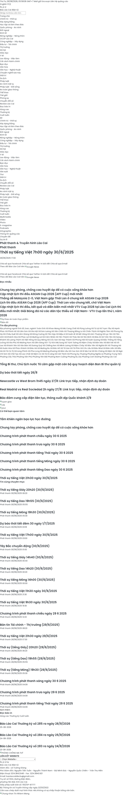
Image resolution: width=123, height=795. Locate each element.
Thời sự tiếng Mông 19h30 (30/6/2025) (27, 512)
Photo (3, 222)
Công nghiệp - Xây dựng (11, 41)
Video (2, 219)
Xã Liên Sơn (22, 331)
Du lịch (3, 78)
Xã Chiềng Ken (50, 345)
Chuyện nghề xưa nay (10, 72)
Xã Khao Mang (53, 328)
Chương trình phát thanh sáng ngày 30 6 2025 (33, 681)
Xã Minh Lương (64, 345)
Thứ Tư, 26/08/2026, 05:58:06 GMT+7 (16, 1)
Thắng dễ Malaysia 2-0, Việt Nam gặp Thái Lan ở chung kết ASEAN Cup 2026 (54, 298)
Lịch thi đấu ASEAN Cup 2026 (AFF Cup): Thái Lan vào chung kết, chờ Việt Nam (55, 302)
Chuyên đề (5, 236)
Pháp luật (4, 81)
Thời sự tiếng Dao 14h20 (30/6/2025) (26, 569)
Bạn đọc (4, 64)
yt (3, 7)
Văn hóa (4, 67)
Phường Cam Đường (92, 356)
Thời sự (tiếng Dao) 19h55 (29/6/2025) (27, 658)
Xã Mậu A (60, 334)
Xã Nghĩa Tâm (104, 331)
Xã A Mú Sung (57, 342)
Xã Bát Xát (109, 342)
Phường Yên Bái (40, 356)
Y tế (2, 55)
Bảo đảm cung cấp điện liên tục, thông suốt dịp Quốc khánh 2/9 (45, 398)
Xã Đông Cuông (37, 334)
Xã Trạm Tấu (105, 328)
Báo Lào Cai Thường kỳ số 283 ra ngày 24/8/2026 (35, 746)
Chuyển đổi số (7, 101)
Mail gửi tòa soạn (42, 1)
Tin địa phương (8, 325)
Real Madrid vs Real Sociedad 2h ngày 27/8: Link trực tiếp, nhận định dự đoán (55, 389)
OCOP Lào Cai (6, 38)
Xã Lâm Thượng (95, 334)
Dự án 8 (3, 239)
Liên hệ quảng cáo (59, 1)
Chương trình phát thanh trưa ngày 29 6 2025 (32, 692)
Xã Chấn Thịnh (90, 331)
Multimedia (5, 217)
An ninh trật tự (7, 84)
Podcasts (4, 228)
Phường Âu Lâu (75, 356)
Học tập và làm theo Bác (12, 24)
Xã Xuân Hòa (6, 348)
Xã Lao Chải (25, 354)
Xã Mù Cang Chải (68, 328)
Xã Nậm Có (36, 354)
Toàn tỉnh (41, 328)
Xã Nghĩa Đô (102, 345)
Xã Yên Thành (62, 337)
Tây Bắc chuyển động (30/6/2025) (24, 546)
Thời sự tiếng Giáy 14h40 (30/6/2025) (26, 557)
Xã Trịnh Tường (71, 342)
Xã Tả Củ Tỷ (8, 351)
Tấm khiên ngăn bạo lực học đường (25, 419)
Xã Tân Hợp (50, 334)
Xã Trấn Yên (107, 337)
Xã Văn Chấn (58, 331)
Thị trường (5, 47)
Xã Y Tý (47, 342)
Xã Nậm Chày (85, 342)
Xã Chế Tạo (13, 354)
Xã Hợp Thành (65, 339)
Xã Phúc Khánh (19, 348)
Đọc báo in (5, 106)
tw (8, 762)
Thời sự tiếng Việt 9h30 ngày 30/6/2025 (28, 602)
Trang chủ (5, 16)
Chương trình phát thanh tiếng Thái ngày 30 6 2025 (36, 453)
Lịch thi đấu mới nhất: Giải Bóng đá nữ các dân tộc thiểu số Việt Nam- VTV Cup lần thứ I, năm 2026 (61, 311)
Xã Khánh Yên (10, 345)
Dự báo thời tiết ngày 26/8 (18, 373)
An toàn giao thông (9, 89)
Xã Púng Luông (84, 328)
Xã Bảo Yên (90, 345)
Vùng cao (4, 109)
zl (5, 7)
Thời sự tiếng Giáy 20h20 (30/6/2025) (27, 490)
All (1, 118)
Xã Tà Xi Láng (48, 354)
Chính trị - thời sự (8, 19)
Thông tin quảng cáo (10, 233)
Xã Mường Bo (43, 348)
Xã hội (3, 50)
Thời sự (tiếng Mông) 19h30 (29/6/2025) (28, 670)
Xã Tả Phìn (75, 348)
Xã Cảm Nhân (49, 337)
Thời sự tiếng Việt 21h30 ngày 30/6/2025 (29, 478)
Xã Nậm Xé (110, 351)
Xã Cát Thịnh (61, 354)
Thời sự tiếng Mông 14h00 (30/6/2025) (27, 580)
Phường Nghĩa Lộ (95, 354)
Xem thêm (5, 709)
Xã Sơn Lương (45, 331)
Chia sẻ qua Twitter (31, 263)
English (3, 4)
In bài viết (45, 263)
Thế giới (3, 95)
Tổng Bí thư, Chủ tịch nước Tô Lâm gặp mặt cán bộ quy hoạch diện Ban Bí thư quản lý (60, 364)
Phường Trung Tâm (113, 354)
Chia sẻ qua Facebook (10, 263)
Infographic (5, 231)
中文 (9, 4)
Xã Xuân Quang (92, 339)
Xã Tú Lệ (95, 328)
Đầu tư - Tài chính (8, 44)
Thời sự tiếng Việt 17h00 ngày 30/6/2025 (29, 535)
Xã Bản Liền (109, 348)
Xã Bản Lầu (63, 351)
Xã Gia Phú (11, 342)
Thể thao (4, 92)
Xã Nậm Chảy (78, 345)
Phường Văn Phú (25, 356)
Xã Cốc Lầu (85, 348)
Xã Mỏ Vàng (81, 334)
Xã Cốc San (52, 339)
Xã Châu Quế (9, 334)
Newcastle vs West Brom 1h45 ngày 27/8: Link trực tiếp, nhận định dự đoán (53, 381)
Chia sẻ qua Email (58, 263)
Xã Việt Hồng (28, 339)
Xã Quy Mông (40, 339)
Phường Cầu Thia (8, 356)
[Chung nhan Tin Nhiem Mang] (14, 793)
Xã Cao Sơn (74, 351)
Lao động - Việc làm (9, 58)
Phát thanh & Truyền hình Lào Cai (23, 243)
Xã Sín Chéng (98, 351)
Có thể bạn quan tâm (12, 411)
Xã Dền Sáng (38, 342)
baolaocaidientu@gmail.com (20, 776)
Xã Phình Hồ (11, 331)
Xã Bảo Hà (32, 348)
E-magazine (6, 225)
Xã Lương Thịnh (14, 339)
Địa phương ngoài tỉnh (11, 328)
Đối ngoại (4, 30)
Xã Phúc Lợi (23, 337)
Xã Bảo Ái (96, 337)
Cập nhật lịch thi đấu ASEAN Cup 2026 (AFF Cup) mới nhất (41, 294)
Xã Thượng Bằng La (73, 331)
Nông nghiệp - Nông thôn (12, 36)
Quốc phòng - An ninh (10, 27)
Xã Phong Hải (78, 339)
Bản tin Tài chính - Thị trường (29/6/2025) (30, 625)
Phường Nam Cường (58, 356)
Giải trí (3, 75)
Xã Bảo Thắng (107, 339)
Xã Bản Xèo (98, 342)
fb (1, 7)
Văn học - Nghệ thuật (10, 69)
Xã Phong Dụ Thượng (77, 354)
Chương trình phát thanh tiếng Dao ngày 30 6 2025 (36, 470)
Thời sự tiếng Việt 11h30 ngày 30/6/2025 (28, 591)
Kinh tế (3, 33)
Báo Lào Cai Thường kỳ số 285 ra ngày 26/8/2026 (35, 724)
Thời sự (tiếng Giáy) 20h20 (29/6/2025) (28, 647)
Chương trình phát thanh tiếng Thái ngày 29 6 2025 (36, 703)
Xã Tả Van (65, 348)
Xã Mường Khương (49, 351)
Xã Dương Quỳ (36, 345)
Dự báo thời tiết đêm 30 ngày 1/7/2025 (27, 523)
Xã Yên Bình (86, 337)
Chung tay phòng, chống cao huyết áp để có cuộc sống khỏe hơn (46, 290)
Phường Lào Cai (109, 356)
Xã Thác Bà (74, 337)
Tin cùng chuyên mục (12, 481)
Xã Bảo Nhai (97, 348)
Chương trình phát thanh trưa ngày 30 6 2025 (32, 444)
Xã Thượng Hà (114, 345)
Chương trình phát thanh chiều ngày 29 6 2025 (33, 613)
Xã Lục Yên (108, 334)
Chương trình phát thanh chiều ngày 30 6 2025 (33, 436)
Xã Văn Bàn (23, 345)
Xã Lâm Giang (23, 334)
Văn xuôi (4, 171)
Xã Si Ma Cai (86, 351)
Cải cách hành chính (10, 61)
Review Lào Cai (7, 103)
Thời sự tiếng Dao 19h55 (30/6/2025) (26, 501)
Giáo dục (4, 52)
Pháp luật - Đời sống (10, 86)
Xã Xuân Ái (70, 334)
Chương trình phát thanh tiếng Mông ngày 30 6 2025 (37, 461)
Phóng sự (4, 98)
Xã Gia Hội (33, 331)
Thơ (2, 174)
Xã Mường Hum (24, 342)
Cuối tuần (4, 115)
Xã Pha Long (34, 351)
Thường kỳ (5, 112)
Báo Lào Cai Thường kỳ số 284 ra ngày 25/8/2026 (35, 735)
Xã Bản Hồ (55, 348)
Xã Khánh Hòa (11, 337)
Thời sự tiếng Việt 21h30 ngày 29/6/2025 (28, 636)
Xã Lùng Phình (21, 351)
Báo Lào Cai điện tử (9, 9)
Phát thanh (8, 247)
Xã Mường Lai (35, 337)
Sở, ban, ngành (29, 328)
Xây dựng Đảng (7, 21)
